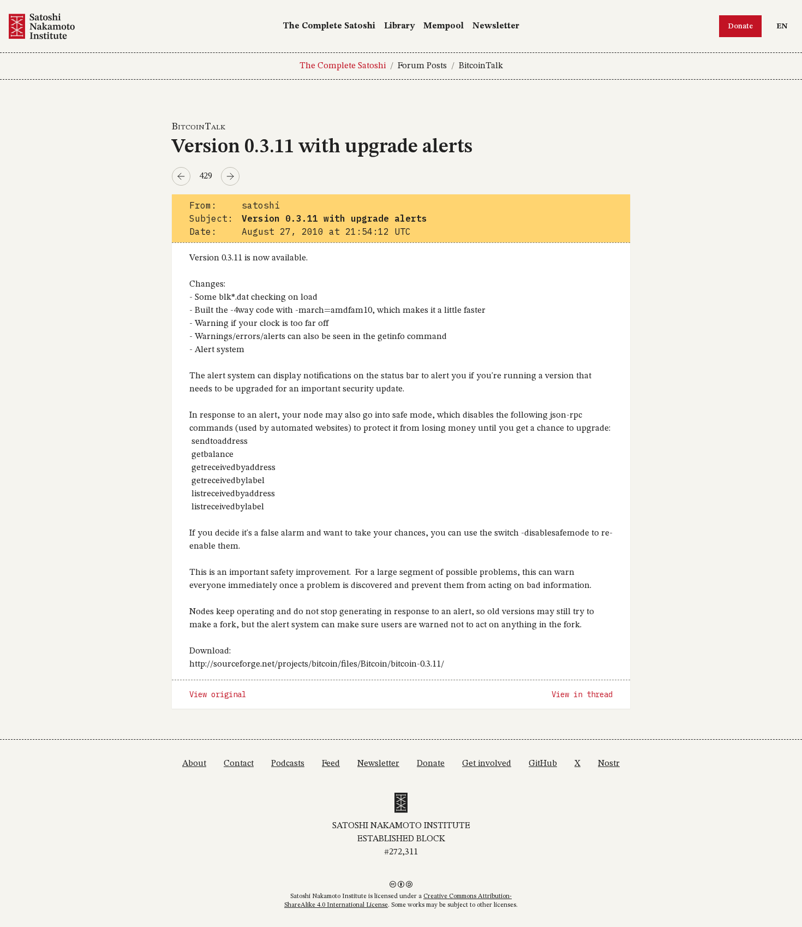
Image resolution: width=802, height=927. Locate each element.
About (194, 763)
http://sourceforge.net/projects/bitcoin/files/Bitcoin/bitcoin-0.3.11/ (316, 664)
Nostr (609, 763)
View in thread (582, 694)
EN (784, 26)
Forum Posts (422, 66)
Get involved (486, 763)
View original (217, 694)
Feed (331, 763)
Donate (740, 26)
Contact (239, 763)
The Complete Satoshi (329, 26)
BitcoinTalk (481, 66)
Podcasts (287, 763)
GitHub (543, 763)
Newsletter (495, 26)
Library (399, 26)
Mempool (443, 26)
